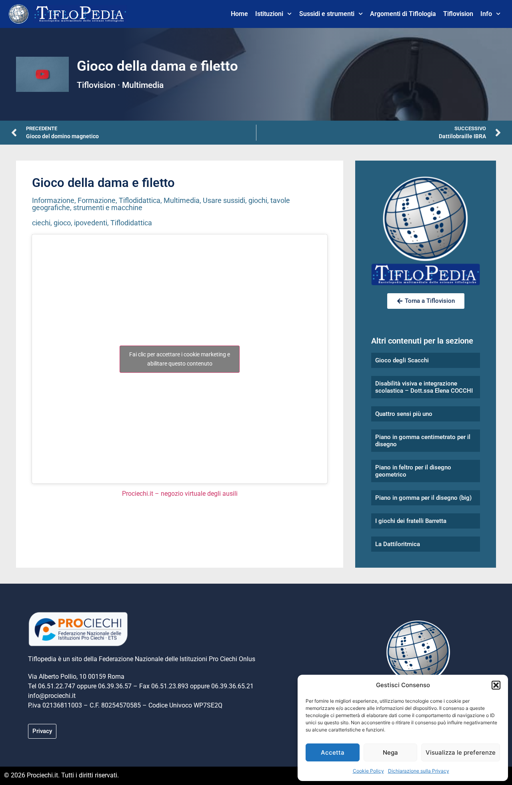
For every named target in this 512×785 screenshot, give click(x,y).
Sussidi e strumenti (326, 14)
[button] (496, 685)
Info (486, 14)
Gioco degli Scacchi (402, 360)
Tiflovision (458, 14)
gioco (62, 223)
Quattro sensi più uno (403, 413)
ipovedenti (90, 223)
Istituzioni (269, 14)
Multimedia (182, 200)
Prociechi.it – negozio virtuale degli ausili (180, 493)
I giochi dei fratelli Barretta (410, 521)
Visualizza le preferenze (461, 752)
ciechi (41, 223)
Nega (390, 752)
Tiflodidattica (131, 223)
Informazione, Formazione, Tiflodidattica (96, 200)
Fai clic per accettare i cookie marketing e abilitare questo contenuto (179, 359)
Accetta (332, 752)
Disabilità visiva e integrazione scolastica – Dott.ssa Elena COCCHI (424, 387)
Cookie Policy (368, 771)
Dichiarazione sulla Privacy (418, 771)
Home (239, 14)
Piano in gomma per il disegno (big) (423, 497)
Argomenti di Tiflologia (403, 14)
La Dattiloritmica (397, 544)
